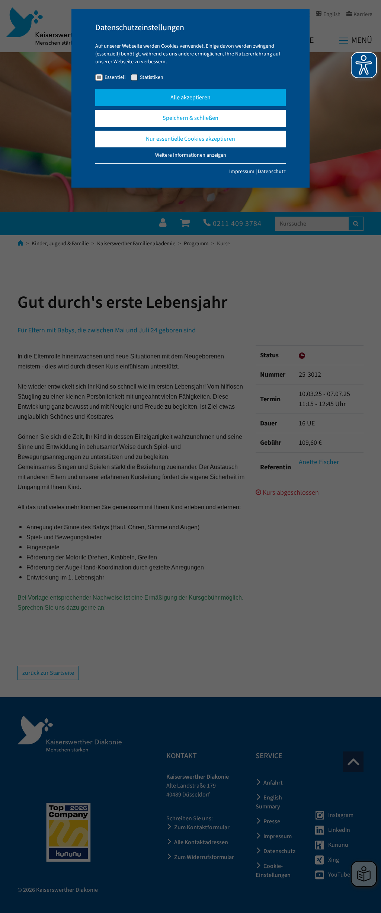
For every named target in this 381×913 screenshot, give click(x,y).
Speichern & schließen (190, 118)
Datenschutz (272, 171)
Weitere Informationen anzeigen (190, 155)
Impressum (241, 171)
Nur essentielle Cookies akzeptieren (190, 139)
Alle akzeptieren (190, 97)
